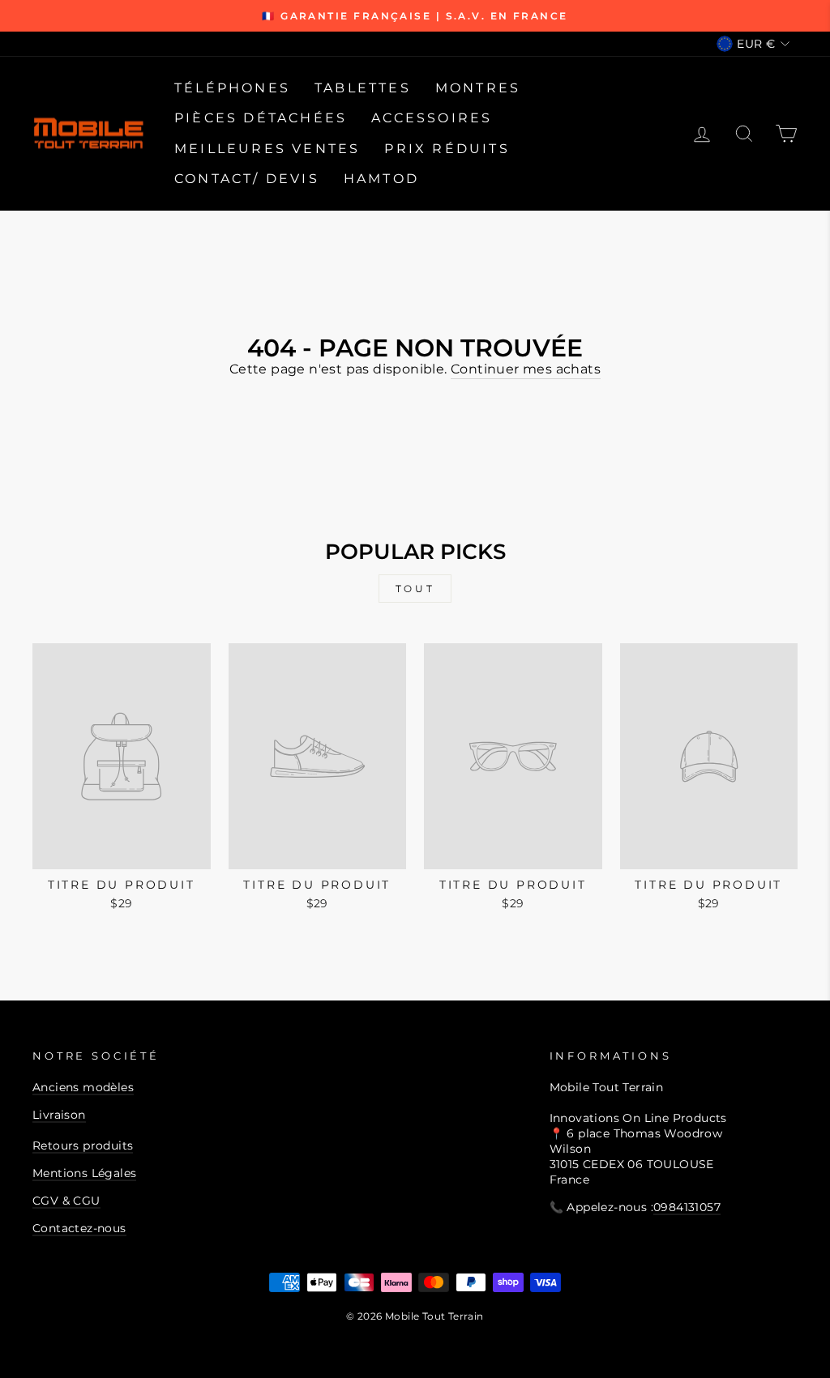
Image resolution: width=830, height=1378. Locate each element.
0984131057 (687, 1207)
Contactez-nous (79, 1228)
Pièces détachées (260, 118)
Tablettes (362, 88)
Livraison (59, 1114)
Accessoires (431, 118)
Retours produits (82, 1145)
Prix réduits (446, 148)
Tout (415, 588)
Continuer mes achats (526, 369)
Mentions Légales (84, 1173)
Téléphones (232, 88)
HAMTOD (381, 178)
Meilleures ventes (267, 148)
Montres (477, 88)
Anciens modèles (83, 1087)
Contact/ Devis (246, 178)
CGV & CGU (66, 1200)
